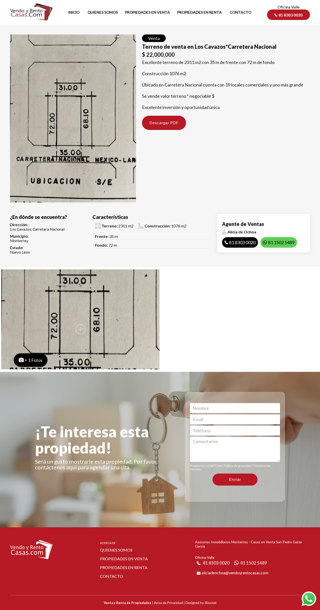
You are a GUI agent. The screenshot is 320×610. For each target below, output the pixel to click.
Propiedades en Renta (124, 567)
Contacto (111, 576)
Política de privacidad (238, 466)
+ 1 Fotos (33, 360)
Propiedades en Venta (124, 558)
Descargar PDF (164, 123)
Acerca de (108, 543)
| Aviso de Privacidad (167, 603)
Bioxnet (210, 603)
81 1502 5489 (281, 242)
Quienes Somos (116, 550)
